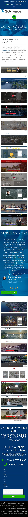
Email (4, 479)
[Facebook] (14, 7)
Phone (4, 474)
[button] (14, 17)
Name (4, 469)
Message (5, 484)
